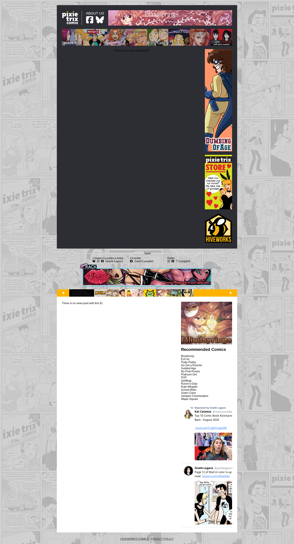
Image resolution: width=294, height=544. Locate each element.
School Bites (188, 389)
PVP (184, 377)
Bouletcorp (187, 356)
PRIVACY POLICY (162, 539)
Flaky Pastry (188, 362)
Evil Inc (185, 359)
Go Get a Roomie (191, 365)
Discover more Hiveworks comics (81, 293)
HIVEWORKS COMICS (134, 539)
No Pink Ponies (190, 371)
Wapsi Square (189, 399)
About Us (95, 13)
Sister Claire (188, 392)
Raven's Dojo (189, 383)
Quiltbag (186, 380)
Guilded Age (188, 368)
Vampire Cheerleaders (194, 395)
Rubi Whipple (189, 386)
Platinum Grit (189, 374)
